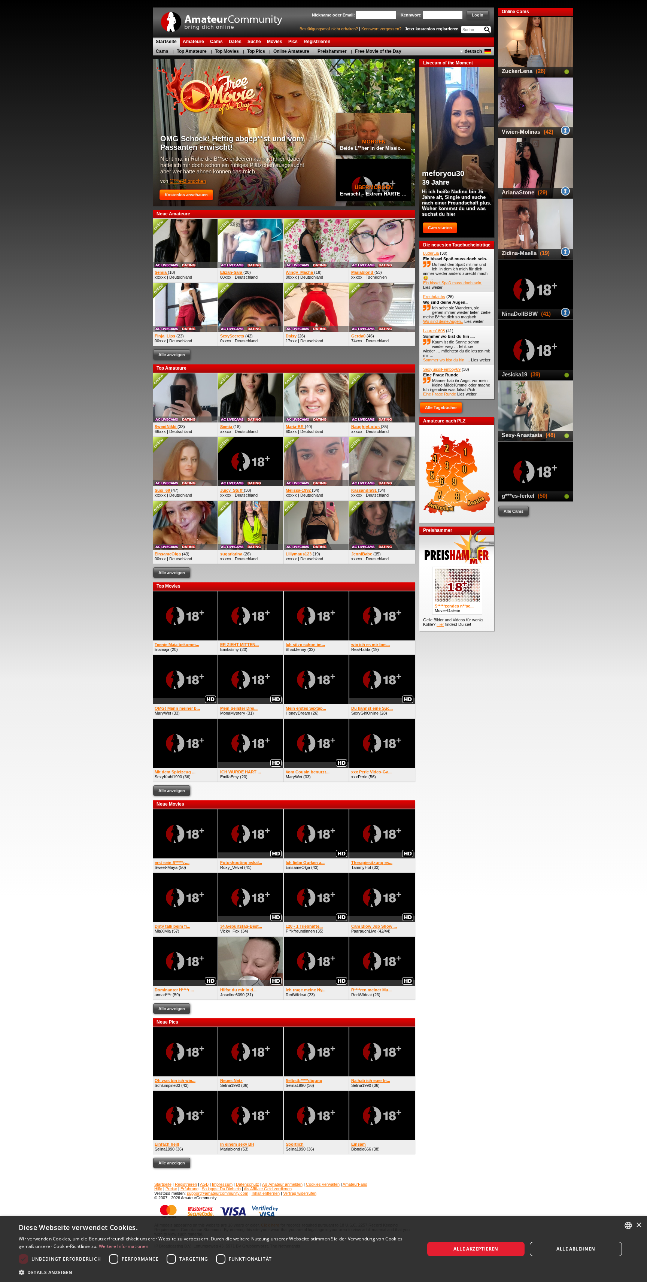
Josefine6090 (232, 994)
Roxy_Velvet (231, 867)
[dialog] (323, 1249)
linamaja (162, 649)
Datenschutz (247, 1184)
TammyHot (361, 867)
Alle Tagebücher (441, 407)
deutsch (473, 51)
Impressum (222, 1184)
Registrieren (186, 1184)
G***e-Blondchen (188, 181)
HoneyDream (298, 713)
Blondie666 (361, 1149)
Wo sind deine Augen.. (445, 302)
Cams (162, 51)
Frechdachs (434, 296)
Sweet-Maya (166, 867)
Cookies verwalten (323, 1184)
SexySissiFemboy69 (442, 369)
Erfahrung (189, 1188)
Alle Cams (513, 511)
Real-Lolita (360, 649)
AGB (204, 1184)
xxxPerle (359, 777)
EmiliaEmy (229, 649)
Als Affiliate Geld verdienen (268, 1188)
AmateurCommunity (225, 19)
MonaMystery (232, 713)
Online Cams (515, 11)
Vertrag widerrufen (299, 1193)
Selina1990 (230, 1085)
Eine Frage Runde (440, 375)
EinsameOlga (298, 867)
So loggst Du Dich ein (221, 1188)
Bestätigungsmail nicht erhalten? (329, 29)
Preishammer (332, 51)
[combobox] (628, 1225)
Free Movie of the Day (378, 51)
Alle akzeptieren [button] (475, 1249)
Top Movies (227, 51)
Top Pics (256, 51)
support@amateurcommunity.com (217, 1193)
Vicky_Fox (230, 931)
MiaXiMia (163, 931)
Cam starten (440, 227)
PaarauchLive (363, 931)
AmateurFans (355, 1184)
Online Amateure (291, 51)
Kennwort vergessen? (381, 29)
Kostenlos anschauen (186, 195)
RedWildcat (296, 994)
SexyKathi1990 (168, 777)
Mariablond (230, 1149)
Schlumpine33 (167, 1085)
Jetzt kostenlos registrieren (432, 29)
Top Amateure (192, 51)
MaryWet (163, 713)
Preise (171, 1188)
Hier (440, 624)
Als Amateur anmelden (282, 1184)
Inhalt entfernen (266, 1193)
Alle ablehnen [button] (575, 1249)
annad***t (163, 994)
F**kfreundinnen (300, 931)
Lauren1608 (434, 330)
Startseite (162, 1184)
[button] (216, 1272)
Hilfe (158, 1188)
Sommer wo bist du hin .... (449, 336)
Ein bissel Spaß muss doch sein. (455, 259)
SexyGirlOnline (365, 713)
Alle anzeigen (171, 354)
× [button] (638, 1225)
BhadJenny (296, 649)
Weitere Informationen (123, 1246)
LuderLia (431, 253)
